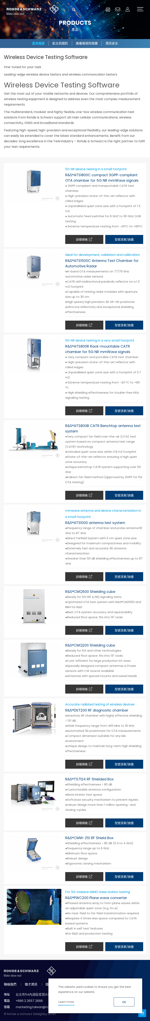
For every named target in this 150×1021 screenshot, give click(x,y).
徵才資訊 (31, 984)
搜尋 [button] (74, 10)
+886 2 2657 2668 (29, 1001)
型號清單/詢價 (124, 239)
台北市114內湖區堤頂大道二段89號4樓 (42, 994)
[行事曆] (108, 9)
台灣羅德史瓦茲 (33, 10)
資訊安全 (111, 43)
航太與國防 (60, 43)
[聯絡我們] (118, 9)
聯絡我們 (10, 984)
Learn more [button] (66, 1002)
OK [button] (124, 1002)
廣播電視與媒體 (87, 43)
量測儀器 (38, 43)
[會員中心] (127, 9)
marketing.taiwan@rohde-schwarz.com (46, 1007)
